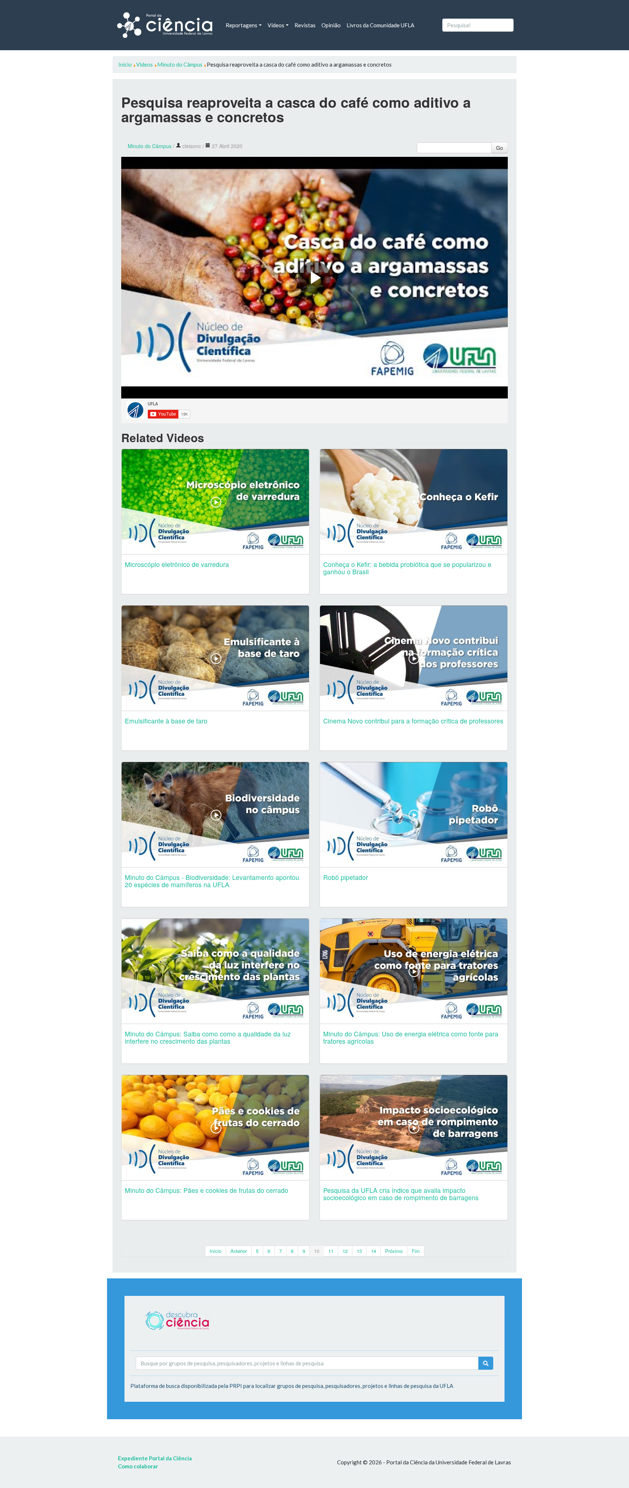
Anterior (238, 1250)
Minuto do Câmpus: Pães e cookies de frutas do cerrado (206, 1190)
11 (330, 1250)
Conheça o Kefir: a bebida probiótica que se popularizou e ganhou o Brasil (407, 568)
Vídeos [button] (276, 25)
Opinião (331, 25)
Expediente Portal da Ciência (155, 1458)
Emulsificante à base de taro (166, 720)
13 (359, 1250)
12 (345, 1250)
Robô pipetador (345, 877)
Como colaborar (138, 1466)
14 (373, 1250)
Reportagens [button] (241, 25)
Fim (416, 1250)
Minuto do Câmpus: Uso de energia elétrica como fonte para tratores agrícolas (410, 1037)
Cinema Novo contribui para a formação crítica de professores (413, 720)
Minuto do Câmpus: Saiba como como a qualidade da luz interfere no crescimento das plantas (208, 1037)
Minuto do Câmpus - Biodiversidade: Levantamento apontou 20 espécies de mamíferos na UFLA (212, 881)
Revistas (305, 25)
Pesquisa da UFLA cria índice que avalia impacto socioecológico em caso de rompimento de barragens (401, 1194)
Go (499, 147)
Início (215, 1250)
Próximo (394, 1250)
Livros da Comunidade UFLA (380, 25)
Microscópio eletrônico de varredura (177, 564)
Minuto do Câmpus (149, 146)
